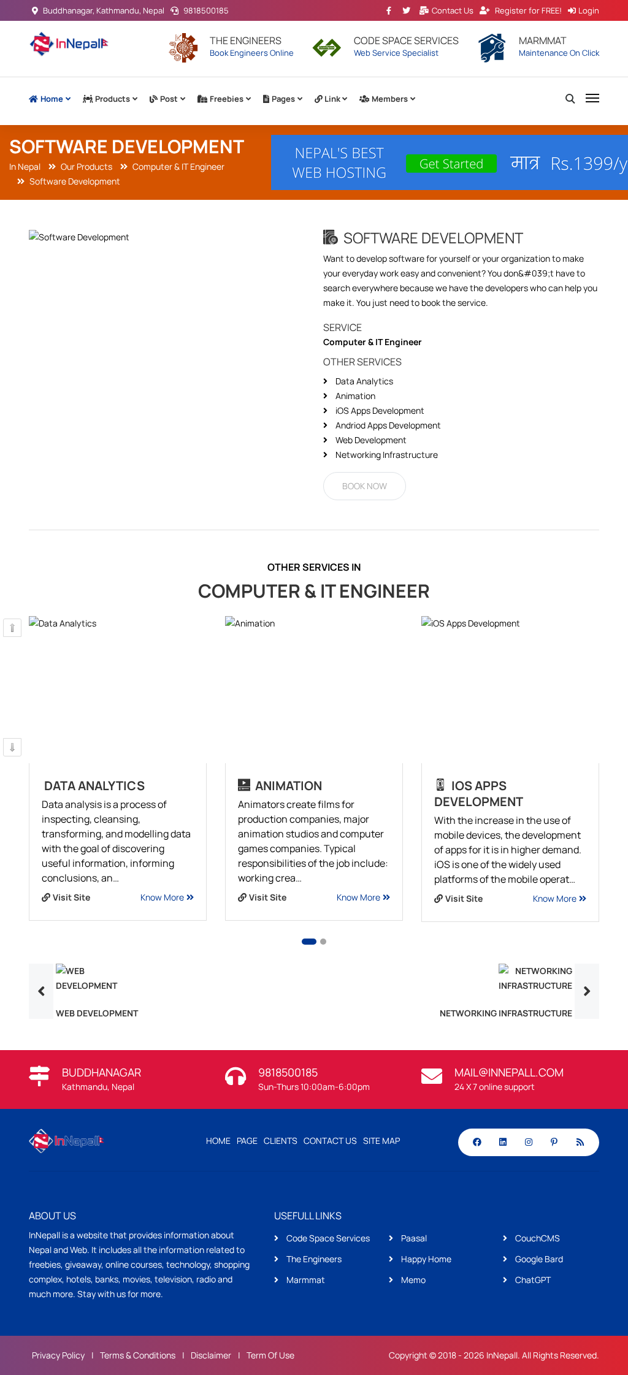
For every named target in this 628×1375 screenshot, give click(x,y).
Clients (280, 1140)
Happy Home (425, 1259)
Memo (412, 1279)
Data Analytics (94, 785)
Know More (162, 897)
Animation (287, 785)
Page (247, 1140)
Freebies (226, 98)
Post (169, 98)
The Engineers (313, 1259)
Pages (283, 98)
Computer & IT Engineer (177, 166)
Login (588, 10)
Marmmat (305, 1279)
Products (112, 98)
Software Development (74, 181)
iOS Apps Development (478, 793)
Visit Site (71, 897)
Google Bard (538, 1259)
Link (332, 98)
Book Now (364, 486)
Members (390, 98)
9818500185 (205, 10)
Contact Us (452, 10)
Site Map (381, 1140)
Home (51, 98)
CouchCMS (536, 1238)
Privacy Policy (58, 1355)
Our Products (85, 166)
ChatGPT (532, 1279)
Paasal (413, 1238)
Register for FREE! (528, 10)
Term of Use (270, 1355)
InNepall (502, 1355)
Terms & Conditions (137, 1355)
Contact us (330, 1140)
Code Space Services (327, 1238)
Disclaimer (211, 1355)
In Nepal (24, 166)
